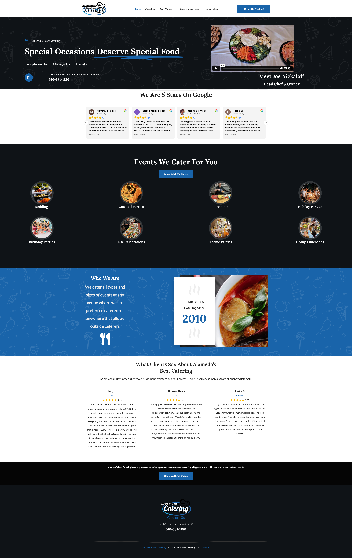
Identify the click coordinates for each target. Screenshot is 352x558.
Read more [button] (94, 134)
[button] (266, 123)
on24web (204, 547)
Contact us (176, 518)
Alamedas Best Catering (154, 547)
